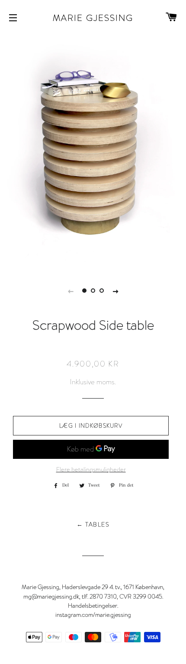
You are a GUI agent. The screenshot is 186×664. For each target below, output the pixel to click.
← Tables (93, 524)
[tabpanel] (93, 151)
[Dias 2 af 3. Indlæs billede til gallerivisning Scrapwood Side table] (93, 290)
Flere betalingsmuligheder (91, 469)
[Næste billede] (115, 290)
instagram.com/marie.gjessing (93, 614)
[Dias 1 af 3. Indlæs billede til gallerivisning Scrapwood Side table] (84, 290)
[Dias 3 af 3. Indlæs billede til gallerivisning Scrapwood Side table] (101, 290)
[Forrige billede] (70, 290)
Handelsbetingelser (92, 605)
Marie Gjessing (93, 17)
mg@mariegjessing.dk (51, 596)
